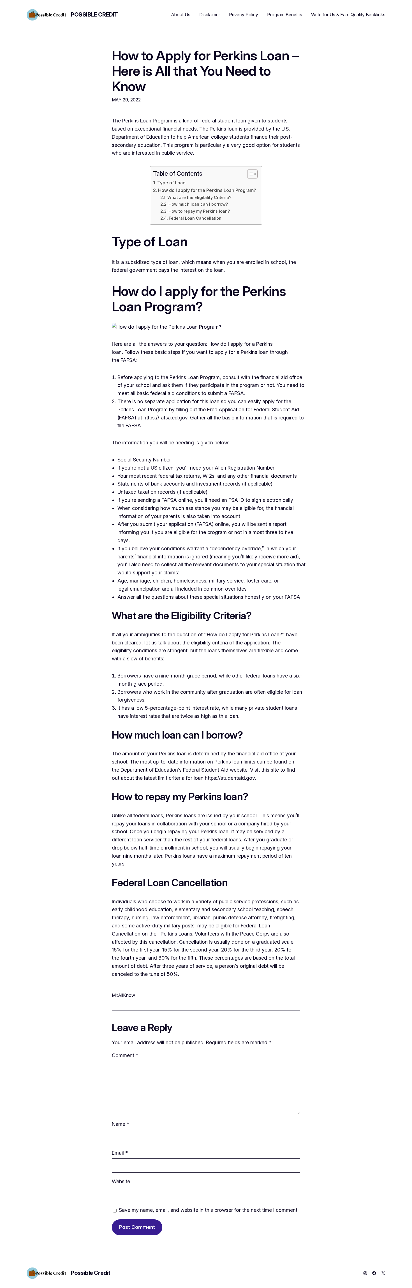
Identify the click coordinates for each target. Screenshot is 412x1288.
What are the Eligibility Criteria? (199, 197)
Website (121, 1181)
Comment (125, 1055)
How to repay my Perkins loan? (199, 211)
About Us (180, 14)
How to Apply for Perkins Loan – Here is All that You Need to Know (205, 71)
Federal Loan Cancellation (195, 218)
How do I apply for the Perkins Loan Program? (207, 190)
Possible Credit (94, 14)
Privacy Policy (243, 14)
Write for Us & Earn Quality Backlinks (348, 14)
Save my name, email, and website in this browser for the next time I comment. (208, 1210)
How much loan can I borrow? (198, 204)
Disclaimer (209, 14)
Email (120, 1153)
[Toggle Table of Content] (249, 174)
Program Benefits (284, 14)
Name (120, 1124)
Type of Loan (171, 182)
